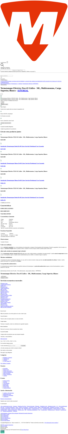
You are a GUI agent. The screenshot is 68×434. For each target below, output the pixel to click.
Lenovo (61, 407)
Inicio (2, 83)
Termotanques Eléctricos (28, 83)
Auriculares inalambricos (32, 409)
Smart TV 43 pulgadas (16, 408)
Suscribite (23, 345)
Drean (17, 407)
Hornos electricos (57, 408)
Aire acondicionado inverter (6, 406)
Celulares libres (4, 409)
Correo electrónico (4, 345)
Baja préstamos (15, 413)
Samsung (15, 406)
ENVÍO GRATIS (46, 81)
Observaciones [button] (4, 239)
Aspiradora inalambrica (48, 408)
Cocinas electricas (35, 408)
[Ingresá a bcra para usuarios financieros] (7, 424)
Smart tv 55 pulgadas (23, 407)
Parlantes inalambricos (7, 411)
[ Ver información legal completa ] (51, 422)
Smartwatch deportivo (12, 409)
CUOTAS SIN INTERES (6, 81)
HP (22, 408)
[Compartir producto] (2, 94)
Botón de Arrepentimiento (6, 398)
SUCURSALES (53, 81)
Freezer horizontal (30, 406)
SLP (39, 409)
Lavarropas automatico (10, 407)
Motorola (37, 406)
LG (57, 406)
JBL (25, 409)
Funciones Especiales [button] (6, 230)
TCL (41, 408)
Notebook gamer (27, 408)
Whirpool (15, 411)
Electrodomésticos (7, 83)
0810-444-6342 (4, 338)
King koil (58, 409)
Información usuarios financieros (25, 413)
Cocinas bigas (44, 409)
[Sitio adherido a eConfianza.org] (4, 426)
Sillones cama (21, 409)
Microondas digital (45, 407)
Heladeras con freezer (54, 407)
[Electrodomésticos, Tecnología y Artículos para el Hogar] (34, 60)
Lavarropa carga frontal (5, 408)
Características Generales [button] (7, 216)
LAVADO (27, 81)
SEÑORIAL (35, 83)
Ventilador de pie (43, 406)
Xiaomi (63, 408)
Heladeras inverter (52, 406)
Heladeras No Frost (22, 406)
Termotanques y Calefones (16, 83)
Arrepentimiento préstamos (6, 413)
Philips (39, 407)
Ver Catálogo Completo (5, 363)
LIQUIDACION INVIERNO (18, 81)
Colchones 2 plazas (33, 407)
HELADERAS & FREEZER (35, 81)
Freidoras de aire (51, 409)
